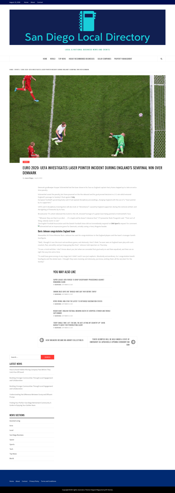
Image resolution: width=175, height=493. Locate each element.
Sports (26, 162)
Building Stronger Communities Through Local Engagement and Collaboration (31, 379)
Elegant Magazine (97, 490)
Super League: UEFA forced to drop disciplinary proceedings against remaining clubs (78, 280)
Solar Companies (104, 58)
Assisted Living (15, 421)
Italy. (73, 197)
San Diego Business (16, 435)
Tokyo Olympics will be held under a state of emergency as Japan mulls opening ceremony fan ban (110, 342)
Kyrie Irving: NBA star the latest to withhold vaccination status (77, 301)
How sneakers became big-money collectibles (64, 340)
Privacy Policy (34, 481)
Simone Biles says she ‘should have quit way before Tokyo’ (75, 291)
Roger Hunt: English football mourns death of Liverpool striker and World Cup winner (81, 312)
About (33, 2)
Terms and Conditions (48, 481)
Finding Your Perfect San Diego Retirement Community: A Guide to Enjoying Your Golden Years (30, 404)
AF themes (109, 490)
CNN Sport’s (115, 223)
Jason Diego (29, 178)
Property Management (123, 58)
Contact (40, 2)
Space (12, 440)
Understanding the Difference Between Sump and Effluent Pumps (31, 395)
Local (11, 430)
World (52, 58)
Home (26, 2)
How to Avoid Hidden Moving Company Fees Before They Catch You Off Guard (30, 371)
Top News (62, 58)
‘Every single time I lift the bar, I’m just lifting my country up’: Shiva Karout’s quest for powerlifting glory (79, 324)
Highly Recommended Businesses (82, 58)
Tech (11, 449)
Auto (11, 425)
